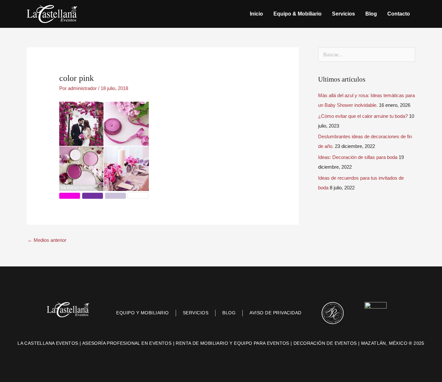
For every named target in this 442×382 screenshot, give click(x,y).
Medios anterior (47, 240)
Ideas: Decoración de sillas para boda (357, 157)
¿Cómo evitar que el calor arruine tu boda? (363, 116)
